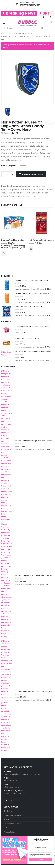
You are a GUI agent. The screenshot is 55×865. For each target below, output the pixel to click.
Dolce (3, 238)
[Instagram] (50, 17)
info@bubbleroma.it (12, 787)
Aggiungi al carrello (32, 174)
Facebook (6, 800)
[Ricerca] (42, 28)
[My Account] (45, 22)
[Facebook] (43, 17)
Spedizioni (8, 819)
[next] (52, 123)
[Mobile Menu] (4, 23)
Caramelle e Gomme (35, 238)
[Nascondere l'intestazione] (27, 23)
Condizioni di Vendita (12, 815)
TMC (5, 828)
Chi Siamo (8, 811)
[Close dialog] (52, 837)
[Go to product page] (13, 222)
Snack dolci (9, 238)
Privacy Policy (9, 832)
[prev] (48, 123)
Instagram (11, 800)
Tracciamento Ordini (12, 823)
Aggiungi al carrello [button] (3, 253)
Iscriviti (40, 859)
